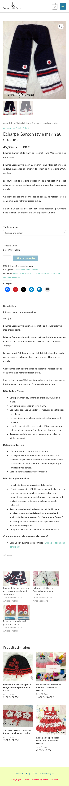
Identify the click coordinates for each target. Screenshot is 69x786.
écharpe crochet (48, 273)
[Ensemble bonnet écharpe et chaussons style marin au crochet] (16, 578)
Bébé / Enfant (17, 123)
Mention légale (47, 773)
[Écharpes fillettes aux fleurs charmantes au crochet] (46, 578)
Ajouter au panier (26, 258)
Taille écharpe (10, 227)
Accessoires (9, 128)
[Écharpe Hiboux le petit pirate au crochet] (16, 612)
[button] (61, 26)
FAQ (28, 773)
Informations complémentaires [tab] (19, 312)
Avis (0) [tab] (7, 318)
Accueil (6, 123)
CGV (35, 773)
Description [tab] (9, 306)
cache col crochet (33, 273)
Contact (19, 773)
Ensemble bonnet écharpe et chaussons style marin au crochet (16, 591)
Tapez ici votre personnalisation (11, 247)
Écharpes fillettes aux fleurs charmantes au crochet (44, 591)
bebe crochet (19, 273)
